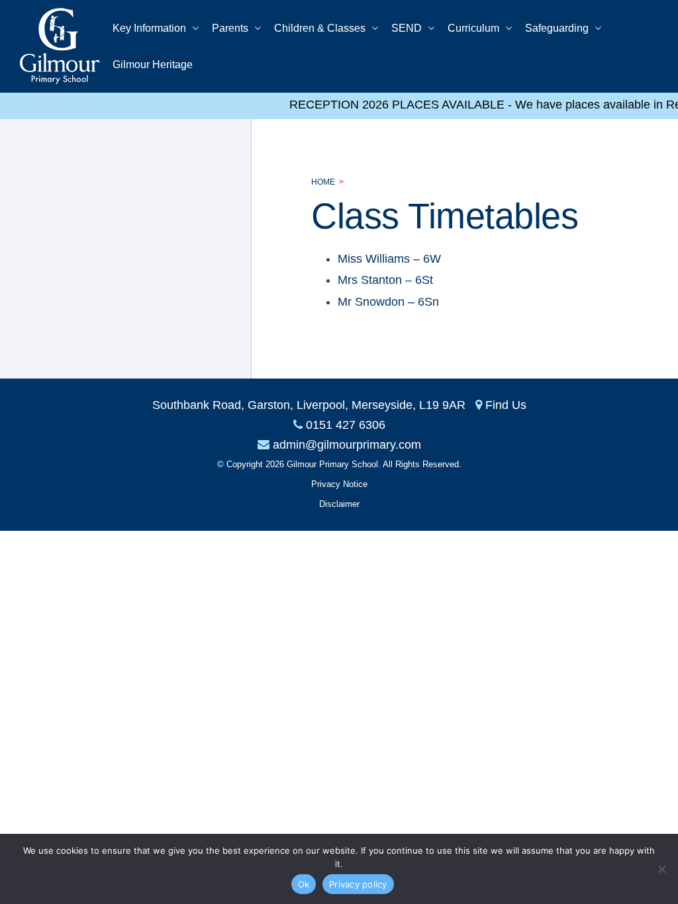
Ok (304, 884)
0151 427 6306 (345, 424)
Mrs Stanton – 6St (385, 280)
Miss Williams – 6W (389, 258)
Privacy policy (358, 884)
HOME (323, 182)
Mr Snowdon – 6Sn (388, 301)
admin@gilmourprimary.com (347, 444)
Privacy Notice (339, 484)
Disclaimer (339, 504)
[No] (661, 869)
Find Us (505, 405)
